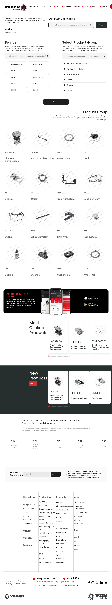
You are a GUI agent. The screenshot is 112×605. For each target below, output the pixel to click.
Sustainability (27, 524)
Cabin (58, 517)
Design (8, 582)
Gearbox (59, 551)
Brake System (61, 514)
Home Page (29, 497)
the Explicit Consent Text (92, 473)
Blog (86, 6)
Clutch (58, 525)
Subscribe (56, 474)
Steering (59, 555)
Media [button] (94, 6)
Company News (79, 502)
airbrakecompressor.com (69, 585)
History (25, 512)
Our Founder (27, 520)
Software (21, 582)
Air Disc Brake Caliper (64, 510)
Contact (105, 6)
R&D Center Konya (45, 562)
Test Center (42, 505)
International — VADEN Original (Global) (47, 585)
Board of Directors (29, 509)
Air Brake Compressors (64, 506)
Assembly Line (43, 533)
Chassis (59, 521)
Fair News (77, 520)
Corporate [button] (33, 6)
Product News (78, 524)
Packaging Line (43, 537)
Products (67, 6)
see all (33, 383)
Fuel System (60, 548)
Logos (76, 549)
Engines (27, 545)
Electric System (61, 532)
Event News (78, 516)
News (77, 6)
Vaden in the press (80, 513)
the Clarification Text (83, 471)
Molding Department (45, 509)
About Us (26, 516)
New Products (61, 502)
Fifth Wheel (60, 544)
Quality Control (43, 547)
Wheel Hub (60, 563)
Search (101, 25)
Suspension (60, 559)
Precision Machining (45, 523)
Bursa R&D (42, 559)
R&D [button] (57, 6)
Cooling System (62, 529)
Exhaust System (61, 540)
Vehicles (27, 538)
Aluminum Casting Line (46, 513)
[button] (48, 356)
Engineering (42, 502)
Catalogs (77, 545)
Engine (58, 536)
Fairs (75, 542)
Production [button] (46, 6)
